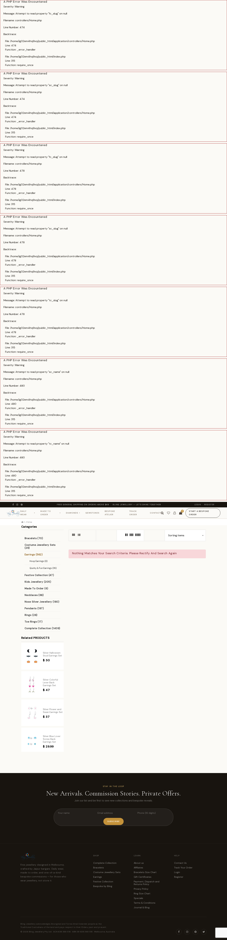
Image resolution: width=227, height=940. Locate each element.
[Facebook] (13, 505)
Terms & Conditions (144, 902)
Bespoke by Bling (102, 886)
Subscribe (113, 821)
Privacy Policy (141, 888)
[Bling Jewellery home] (13, 513)
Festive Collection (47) (39, 575)
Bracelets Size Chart (145, 872)
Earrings (29, 522)
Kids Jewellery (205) (38, 581)
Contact (155, 513)
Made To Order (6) (36, 588)
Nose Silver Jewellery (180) (42, 601)
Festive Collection (103, 881)
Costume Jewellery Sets (106, 872)
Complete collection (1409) (42, 628)
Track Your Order (183, 867)
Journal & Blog (142, 907)
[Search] (162, 513)
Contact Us (180, 862)
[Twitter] (204, 932)
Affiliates (138, 867)
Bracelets (98, 867)
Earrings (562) (34, 554)
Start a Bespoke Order (199, 513)
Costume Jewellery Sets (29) (40, 546)
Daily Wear (27, 513)
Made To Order (50, 513)
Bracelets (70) (34, 538)
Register (209, 504)
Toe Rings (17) (33, 621)
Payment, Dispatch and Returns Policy (146, 883)
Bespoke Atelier (110, 513)
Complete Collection (104, 862)
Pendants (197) (34, 608)
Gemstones (92, 513)
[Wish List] (168, 513)
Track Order (133, 513)
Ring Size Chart (142, 893)
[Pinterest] (22, 505)
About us (139, 862)
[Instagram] (17, 505)
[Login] (174, 513)
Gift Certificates (142, 876)
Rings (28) (31, 615)
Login (197, 504)
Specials (138, 898)
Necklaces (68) (34, 595)
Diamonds (73, 513)
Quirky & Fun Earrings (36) (43, 568)
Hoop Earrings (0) (39, 561)
